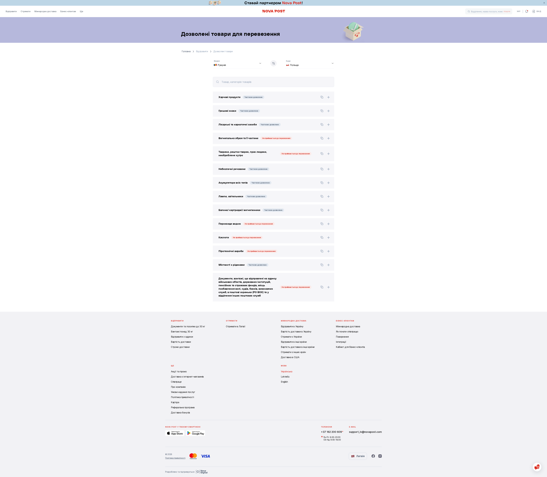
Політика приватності (182, 397)
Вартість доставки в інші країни (298, 347)
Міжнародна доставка (45, 11)
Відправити (11, 11)
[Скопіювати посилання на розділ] (322, 97)
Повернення (342, 336)
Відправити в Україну (292, 326)
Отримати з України (291, 336)
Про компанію (178, 386)
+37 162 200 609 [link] (331, 431)
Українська (286, 371)
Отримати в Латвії (235, 326)
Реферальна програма (183, 407)
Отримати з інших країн (293, 352)
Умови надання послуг (183, 392)
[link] (273, 3)
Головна (186, 51)
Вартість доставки (181, 341)
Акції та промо (179, 371)
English (284, 381)
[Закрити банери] (544, 3)
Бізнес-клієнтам (68, 11)
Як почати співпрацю (347, 331)
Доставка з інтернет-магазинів (187, 376)
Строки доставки (180, 347)
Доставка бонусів (180, 412)
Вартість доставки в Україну (296, 331)
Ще (81, 11)
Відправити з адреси (182, 336)
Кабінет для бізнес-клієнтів (350, 347)
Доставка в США (290, 357)
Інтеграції (341, 341)
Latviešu (285, 376)
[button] (265, 97)
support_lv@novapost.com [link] (365, 431)
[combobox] (237, 63)
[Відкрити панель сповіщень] (526, 11)
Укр (519, 11)
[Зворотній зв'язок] (537, 467)
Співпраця (176, 381)
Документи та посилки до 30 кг (188, 326)
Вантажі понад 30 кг (182, 331)
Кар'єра (175, 402)
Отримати (25, 11)
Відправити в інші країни (294, 341)
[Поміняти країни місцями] (273, 63)
